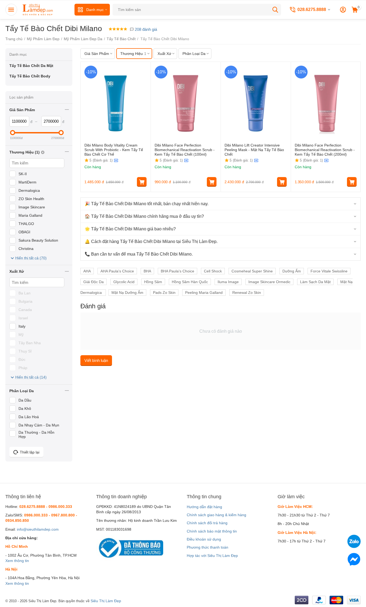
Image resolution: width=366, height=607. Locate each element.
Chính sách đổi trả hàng (207, 523)
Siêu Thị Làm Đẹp (106, 601)
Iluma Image (228, 282)
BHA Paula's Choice (177, 271)
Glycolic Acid (124, 282)
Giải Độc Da (93, 282)
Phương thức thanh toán (207, 547)
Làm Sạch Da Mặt (315, 282)
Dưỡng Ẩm (291, 271)
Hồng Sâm (153, 282)
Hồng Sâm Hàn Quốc (190, 282)
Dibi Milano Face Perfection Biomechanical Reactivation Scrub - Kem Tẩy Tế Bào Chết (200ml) (325, 149)
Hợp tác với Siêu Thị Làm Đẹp (212, 555)
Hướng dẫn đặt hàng (204, 507)
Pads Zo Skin (164, 292)
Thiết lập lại (29, 452)
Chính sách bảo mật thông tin (212, 531)
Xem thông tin (17, 561)
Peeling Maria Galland (204, 292)
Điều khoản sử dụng (204, 539)
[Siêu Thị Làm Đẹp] (38, 9)
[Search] (275, 10)
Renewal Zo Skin (246, 292)
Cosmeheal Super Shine (252, 271)
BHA (147, 271)
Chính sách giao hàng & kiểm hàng (216, 515)
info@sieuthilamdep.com (38, 529)
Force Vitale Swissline (329, 271)
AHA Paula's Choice (117, 271)
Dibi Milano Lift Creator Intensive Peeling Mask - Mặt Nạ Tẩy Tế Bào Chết (254, 149)
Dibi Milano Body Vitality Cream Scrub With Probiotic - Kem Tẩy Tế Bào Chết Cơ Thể (113, 149)
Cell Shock (213, 271)
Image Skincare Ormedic (269, 282)
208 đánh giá (145, 29)
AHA (87, 271)
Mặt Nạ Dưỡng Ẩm (127, 292)
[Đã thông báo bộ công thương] (129, 547)
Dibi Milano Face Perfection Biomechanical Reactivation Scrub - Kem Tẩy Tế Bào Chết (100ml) (185, 149)
